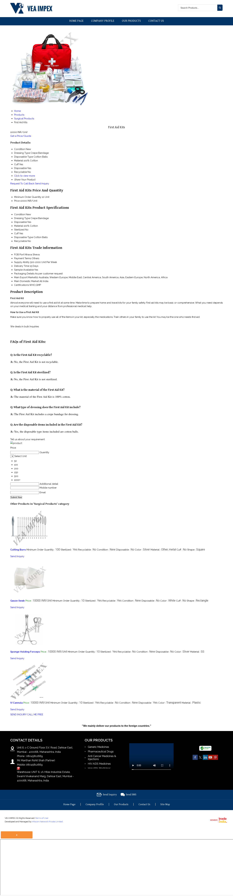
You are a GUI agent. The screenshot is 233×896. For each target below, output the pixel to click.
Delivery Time (21, 266)
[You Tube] (210, 759)
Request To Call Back (22, 183)
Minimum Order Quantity (27, 197)
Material (18, 225)
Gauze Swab (17, 600)
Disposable (20, 222)
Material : (163, 549)
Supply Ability (21, 262)
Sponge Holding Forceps (25, 651)
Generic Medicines (98, 746)
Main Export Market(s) (26, 277)
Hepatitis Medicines (99, 768)
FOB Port (19, 254)
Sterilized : (69, 549)
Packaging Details (24, 273)
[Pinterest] (215, 759)
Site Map (165, 804)
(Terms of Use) (41, 818)
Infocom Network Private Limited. (47, 821)
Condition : (106, 549)
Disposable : (125, 549)
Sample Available (24, 269)
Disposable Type (23, 237)
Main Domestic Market (26, 281)
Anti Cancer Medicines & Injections (102, 758)
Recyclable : (87, 549)
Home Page (76, 21)
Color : (142, 549)
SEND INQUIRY (18, 714)
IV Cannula (16, 702)
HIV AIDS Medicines (99, 763)
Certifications (21, 285)
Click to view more (24, 175)
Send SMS (131, 794)
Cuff (16, 233)
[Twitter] (200, 759)
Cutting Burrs (18, 549)
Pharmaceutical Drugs (101, 751)
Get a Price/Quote (20, 136)
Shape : (196, 549)
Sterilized (19, 229)
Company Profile (102, 21)
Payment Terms (22, 258)
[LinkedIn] (205, 759)
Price (17, 200)
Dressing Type (22, 218)
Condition (19, 214)
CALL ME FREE (35, 714)
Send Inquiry (42, 183)
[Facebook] (195, 759)
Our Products (131, 21)
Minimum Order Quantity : (43, 549)
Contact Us (156, 21)
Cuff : (182, 549)
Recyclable (20, 241)
